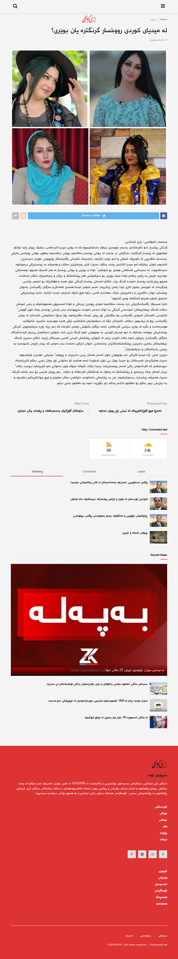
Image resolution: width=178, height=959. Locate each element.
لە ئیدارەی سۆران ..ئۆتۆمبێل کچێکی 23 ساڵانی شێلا (135, 670)
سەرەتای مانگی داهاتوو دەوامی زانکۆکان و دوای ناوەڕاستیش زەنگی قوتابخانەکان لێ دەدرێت (97, 684)
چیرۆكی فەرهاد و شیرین (135, 533)
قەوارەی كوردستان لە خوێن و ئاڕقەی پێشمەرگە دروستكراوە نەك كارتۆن (109, 499)
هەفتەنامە (161, 904)
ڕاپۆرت (163, 833)
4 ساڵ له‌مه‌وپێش (158, 40)
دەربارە (129, 936)
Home (163, 20)
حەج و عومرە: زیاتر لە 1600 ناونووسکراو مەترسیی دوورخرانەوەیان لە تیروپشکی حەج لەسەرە (98, 701)
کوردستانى (161, 807)
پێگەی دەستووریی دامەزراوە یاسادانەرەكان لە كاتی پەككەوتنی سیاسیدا (109, 482)
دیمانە (163, 839)
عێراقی (163, 813)
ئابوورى (163, 871)
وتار (165, 826)
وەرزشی (162, 878)
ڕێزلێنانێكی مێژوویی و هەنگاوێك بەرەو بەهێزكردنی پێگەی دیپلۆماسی (110, 516)
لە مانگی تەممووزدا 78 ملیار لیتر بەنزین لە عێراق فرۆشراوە (116, 718)
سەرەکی (162, 936)
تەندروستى (161, 884)
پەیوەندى (145, 936)
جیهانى (163, 820)
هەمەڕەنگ (161, 897)
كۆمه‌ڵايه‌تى (161, 891)
